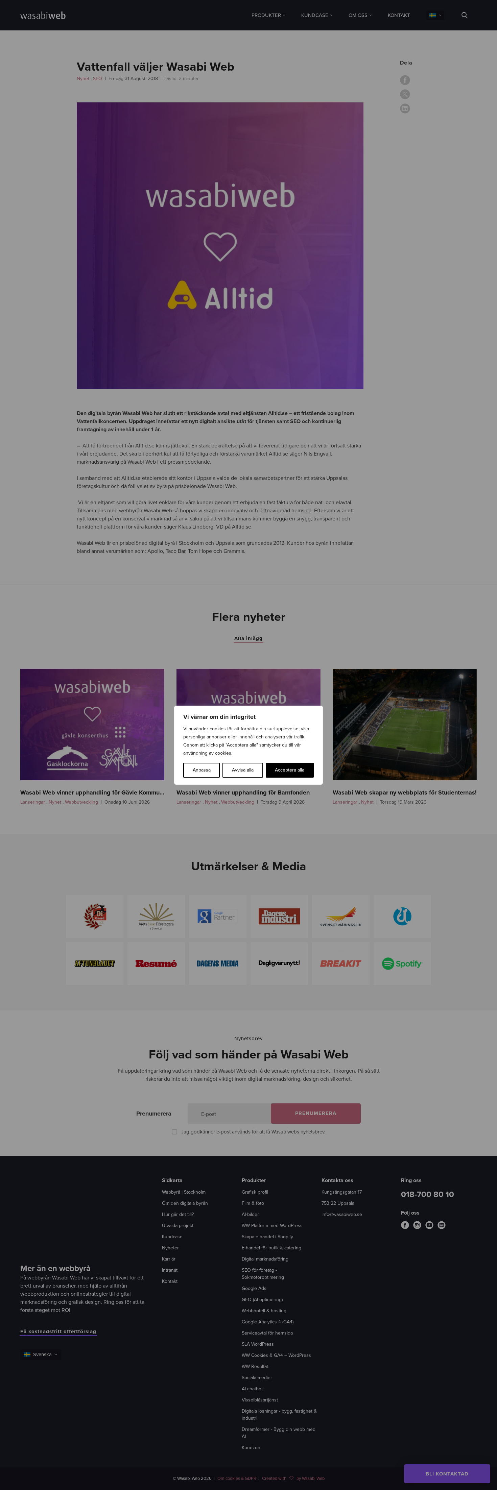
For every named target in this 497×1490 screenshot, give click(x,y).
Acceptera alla (289, 770)
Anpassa (202, 770)
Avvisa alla (243, 770)
